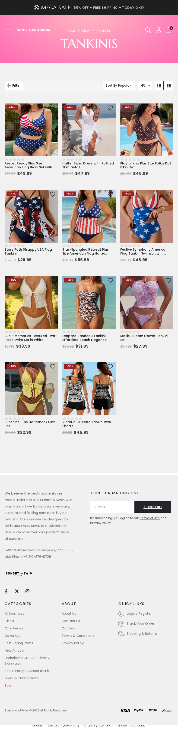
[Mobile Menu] (9, 30)
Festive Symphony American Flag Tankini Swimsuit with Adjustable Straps (144, 253)
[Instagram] (27, 591)
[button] (148, 30)
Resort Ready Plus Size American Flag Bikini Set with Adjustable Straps (28, 167)
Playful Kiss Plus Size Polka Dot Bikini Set (145, 165)
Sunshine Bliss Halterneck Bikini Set (30, 424)
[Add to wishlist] (52, 107)
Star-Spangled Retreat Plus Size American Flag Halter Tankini (85, 253)
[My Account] (158, 30)
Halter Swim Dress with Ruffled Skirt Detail (88, 165)
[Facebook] (6, 591)
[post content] (31, 129)
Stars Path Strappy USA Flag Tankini (28, 251)
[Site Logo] (33, 30)
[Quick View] (31, 111)
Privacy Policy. (100, 523)
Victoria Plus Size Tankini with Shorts (86, 424)
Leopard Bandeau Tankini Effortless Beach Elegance (84, 338)
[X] (17, 591)
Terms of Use (150, 518)
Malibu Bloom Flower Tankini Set (144, 338)
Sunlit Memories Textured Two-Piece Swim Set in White (31, 338)
